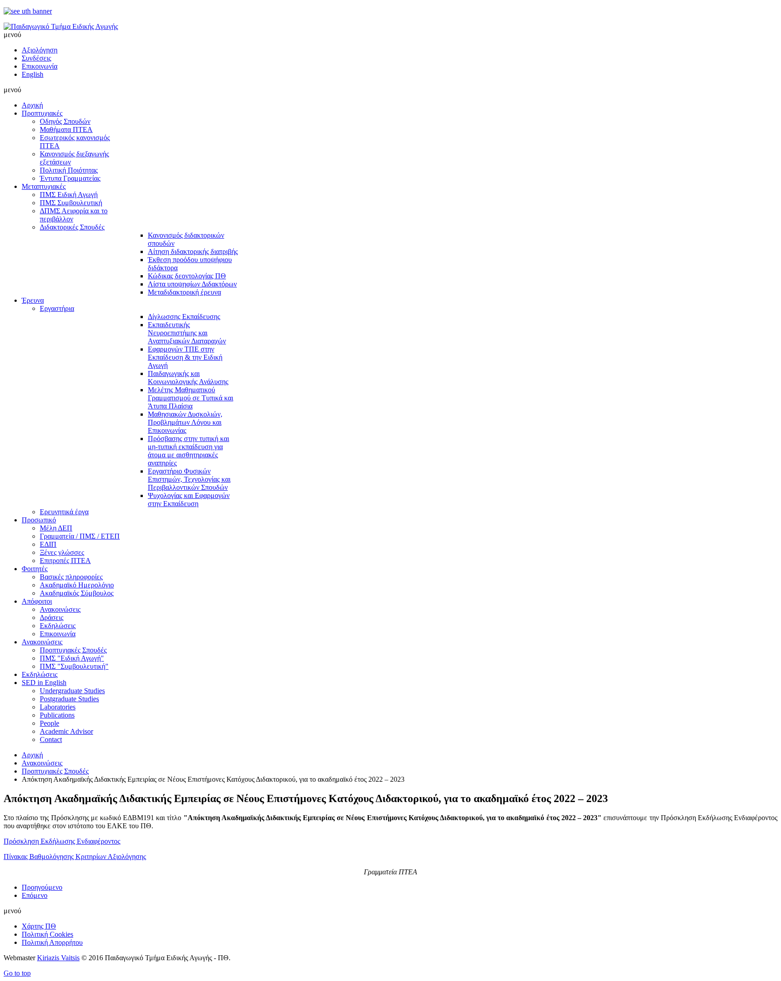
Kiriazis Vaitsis (58, 958)
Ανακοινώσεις (42, 763)
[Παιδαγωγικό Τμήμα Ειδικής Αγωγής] (61, 26)
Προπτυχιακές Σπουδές (55, 771)
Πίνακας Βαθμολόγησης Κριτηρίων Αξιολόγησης (75, 856)
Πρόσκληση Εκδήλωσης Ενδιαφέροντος (62, 841)
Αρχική (32, 755)
